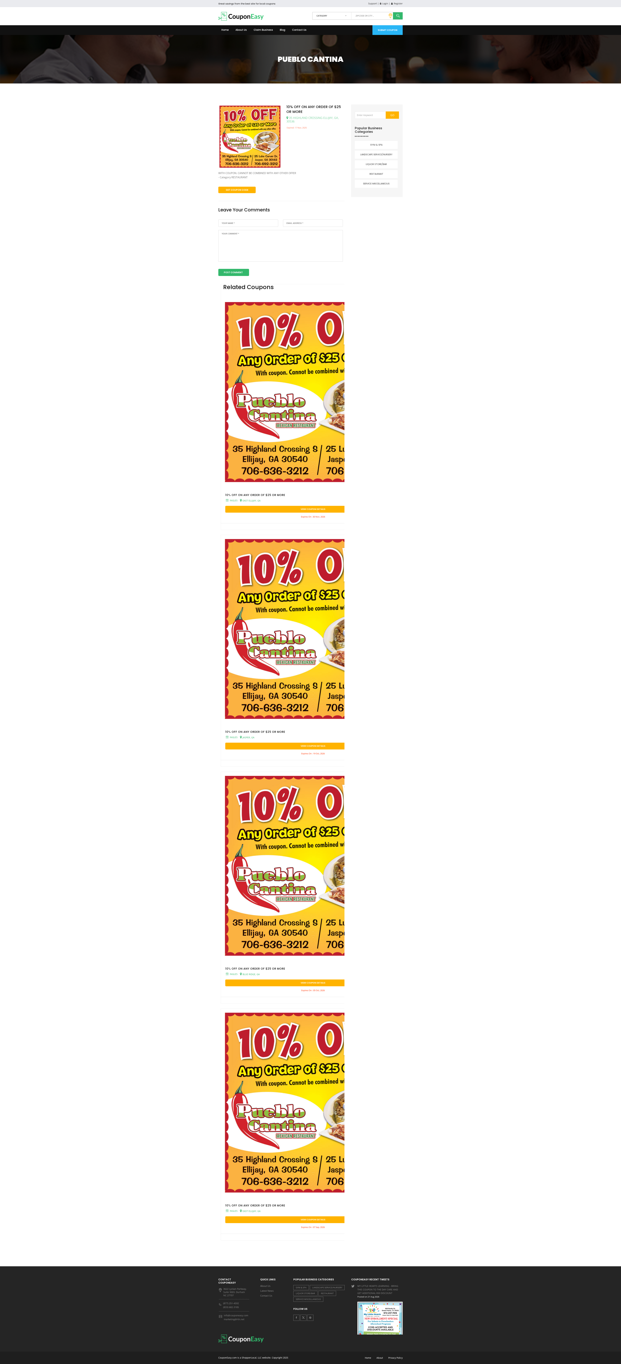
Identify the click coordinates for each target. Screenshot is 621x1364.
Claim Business (263, 30)
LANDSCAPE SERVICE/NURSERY (376, 154)
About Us (241, 30)
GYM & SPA (376, 144)
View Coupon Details (313, 509)
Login (385, 3)
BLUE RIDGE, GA (251, 974)
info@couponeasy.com (236, 1315)
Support (372, 3)
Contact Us (299, 30)
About (379, 1357)
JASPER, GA (248, 737)
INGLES (233, 500)
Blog (282, 30)
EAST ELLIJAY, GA (252, 500)
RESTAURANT (376, 174)
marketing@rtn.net (234, 1319)
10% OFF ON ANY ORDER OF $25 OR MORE (255, 495)
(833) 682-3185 (231, 1307)
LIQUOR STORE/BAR (376, 164)
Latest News (267, 1290)
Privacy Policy (395, 1357)
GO (392, 115)
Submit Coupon (387, 30)
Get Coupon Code (237, 190)
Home (225, 30)
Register (398, 3)
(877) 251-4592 (231, 1303)
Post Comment (233, 272)
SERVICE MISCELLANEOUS (376, 183)
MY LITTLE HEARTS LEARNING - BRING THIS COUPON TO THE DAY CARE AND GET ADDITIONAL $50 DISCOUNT (377, 1291)
